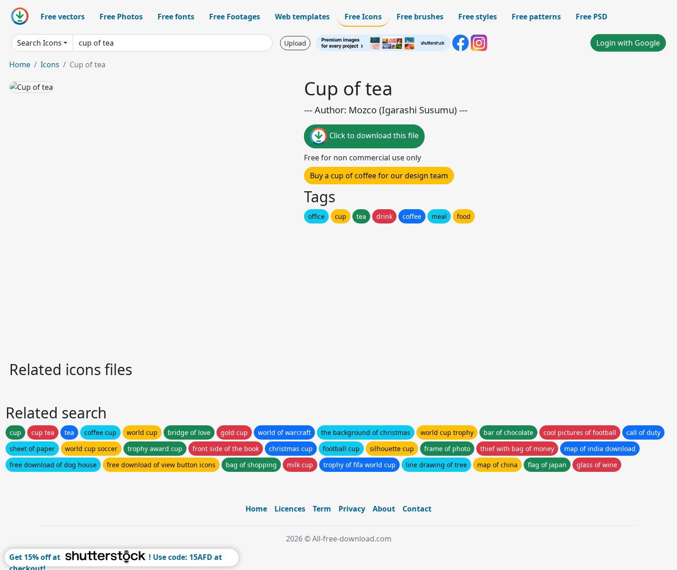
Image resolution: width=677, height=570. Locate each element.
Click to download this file (373, 135)
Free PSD (591, 17)
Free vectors (63, 17)
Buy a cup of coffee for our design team (379, 175)
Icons (50, 64)
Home (19, 64)
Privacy (351, 509)
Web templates (302, 17)
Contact (417, 509)
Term (322, 509)
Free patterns (536, 17)
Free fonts (176, 17)
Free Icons (363, 17)
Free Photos (121, 17)
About (384, 509)
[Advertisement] (284, 289)
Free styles (477, 17)
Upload (295, 43)
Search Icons (39, 43)
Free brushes (420, 17)
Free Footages (234, 17)
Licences (289, 509)
